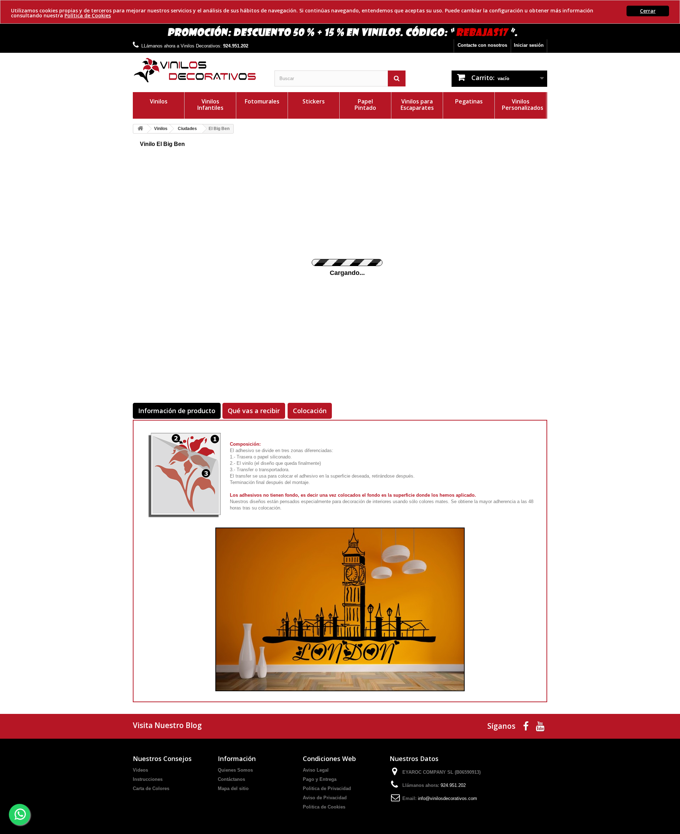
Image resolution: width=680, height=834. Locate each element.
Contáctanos (231, 779)
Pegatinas (469, 101)
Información (237, 758)
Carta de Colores (151, 788)
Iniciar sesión (529, 45)
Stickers (313, 101)
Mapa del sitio (233, 788)
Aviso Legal (316, 770)
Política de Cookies (87, 15)
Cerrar (648, 10)
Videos (140, 770)
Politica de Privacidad (327, 788)
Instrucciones (148, 779)
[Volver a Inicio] (140, 128)
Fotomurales (262, 101)
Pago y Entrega (319, 779)
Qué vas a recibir (254, 410)
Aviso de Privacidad (325, 797)
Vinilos (159, 101)
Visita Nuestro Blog (167, 725)
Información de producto (176, 410)
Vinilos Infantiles (210, 104)
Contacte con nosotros (482, 45)
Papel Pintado (365, 104)
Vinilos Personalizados (522, 104)
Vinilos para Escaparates (417, 104)
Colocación (310, 410)
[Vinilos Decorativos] (198, 70)
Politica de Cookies (324, 807)
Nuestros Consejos (162, 758)
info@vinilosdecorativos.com (447, 798)
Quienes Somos (235, 770)
